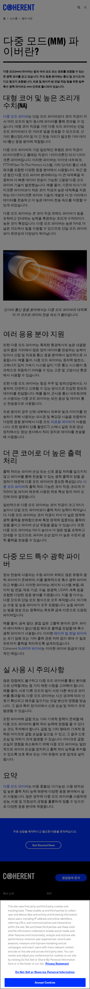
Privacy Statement (57, 963)
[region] (45, 944)
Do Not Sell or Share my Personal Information (45, 972)
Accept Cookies (45, 982)
